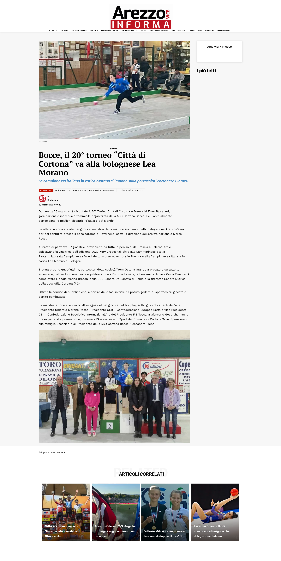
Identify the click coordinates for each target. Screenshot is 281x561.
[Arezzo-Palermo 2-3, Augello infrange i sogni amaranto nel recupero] (116, 512)
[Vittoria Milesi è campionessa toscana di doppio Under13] (165, 512)
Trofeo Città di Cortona (131, 190)
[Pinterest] (217, 54)
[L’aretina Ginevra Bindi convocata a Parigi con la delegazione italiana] (215, 512)
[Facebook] (203, 54)
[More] (237, 54)
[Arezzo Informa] (141, 17)
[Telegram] (230, 54)
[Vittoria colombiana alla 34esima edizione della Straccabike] (66, 512)
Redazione (53, 200)
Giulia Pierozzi (62, 190)
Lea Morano (79, 190)
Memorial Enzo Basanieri (102, 190)
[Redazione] (43, 198)
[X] (210, 54)
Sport (114, 148)
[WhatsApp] (223, 54)
